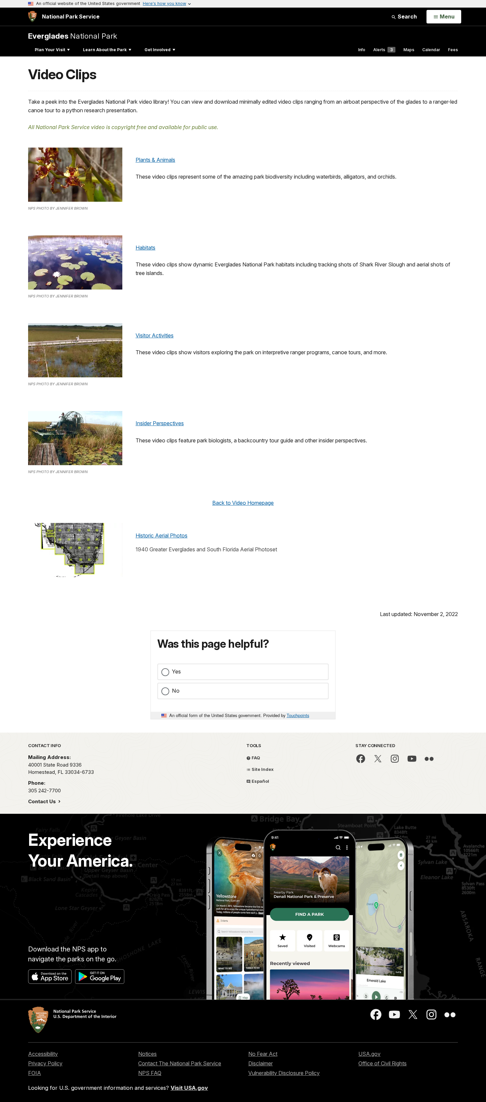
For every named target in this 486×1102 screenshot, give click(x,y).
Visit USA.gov (189, 1088)
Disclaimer (260, 1063)
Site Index (262, 769)
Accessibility (43, 1053)
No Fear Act (262, 1053)
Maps (408, 49)
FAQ (255, 757)
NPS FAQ (149, 1073)
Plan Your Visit (50, 49)
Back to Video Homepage (243, 502)
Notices (147, 1053)
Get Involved (157, 49)
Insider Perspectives (160, 423)
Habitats (145, 247)
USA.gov (369, 1053)
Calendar (431, 49)
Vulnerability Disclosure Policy (284, 1073)
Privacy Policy (45, 1063)
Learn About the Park (105, 49)
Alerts (383, 49)
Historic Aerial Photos (161, 535)
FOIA (34, 1073)
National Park (72, 35)
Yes (176, 671)
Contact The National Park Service (179, 1063)
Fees (453, 49)
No (176, 690)
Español (260, 781)
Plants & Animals (155, 159)
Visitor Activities (155, 335)
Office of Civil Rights (382, 1063)
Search (406, 16)
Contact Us (42, 801)
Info (361, 49)
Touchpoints (298, 715)
